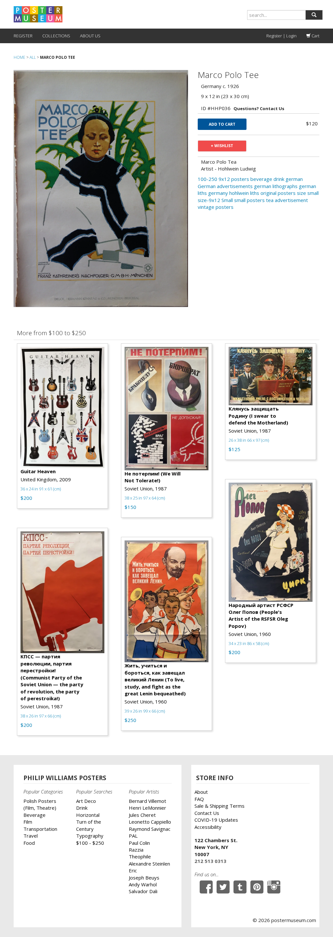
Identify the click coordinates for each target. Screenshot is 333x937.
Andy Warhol (143, 884)
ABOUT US (90, 36)
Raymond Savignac (149, 829)
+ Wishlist (222, 145)
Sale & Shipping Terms (219, 806)
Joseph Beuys (144, 877)
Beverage (34, 815)
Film (27, 821)
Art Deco (86, 801)
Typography (89, 835)
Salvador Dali (143, 891)
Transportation (40, 829)
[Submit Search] (314, 15)
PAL (133, 835)
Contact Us (206, 813)
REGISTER (23, 36)
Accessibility (207, 827)
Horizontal (88, 815)
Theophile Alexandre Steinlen (149, 860)
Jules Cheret (142, 815)
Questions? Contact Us (258, 108)
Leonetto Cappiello (150, 821)
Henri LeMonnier (147, 807)
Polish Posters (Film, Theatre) (39, 804)
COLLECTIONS (56, 36)
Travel (30, 835)
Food (29, 843)
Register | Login (281, 36)
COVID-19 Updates (216, 820)
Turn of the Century (88, 825)
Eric (133, 870)
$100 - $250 (90, 843)
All (33, 57)
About (201, 792)
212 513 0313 (210, 861)
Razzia (136, 849)
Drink (81, 807)
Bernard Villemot (147, 801)
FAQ (199, 799)
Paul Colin (139, 843)
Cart (315, 36)
